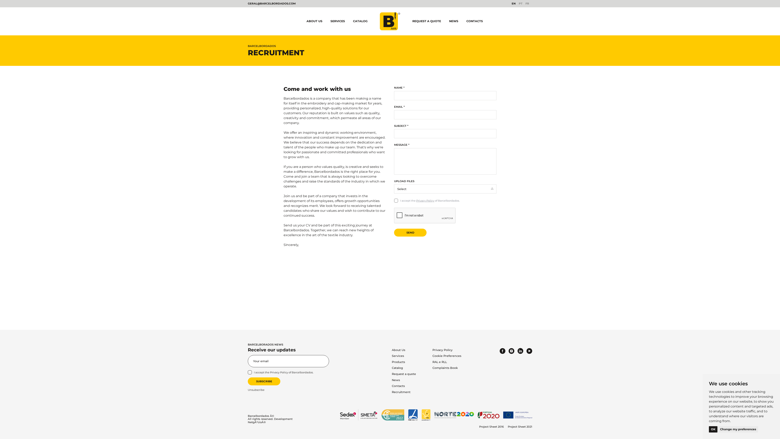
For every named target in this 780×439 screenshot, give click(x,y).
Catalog (360, 21)
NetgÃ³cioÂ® (257, 422)
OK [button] (713, 429)
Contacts (474, 21)
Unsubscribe (256, 389)
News (453, 21)
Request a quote (426, 21)
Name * (399, 87)
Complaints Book (445, 368)
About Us (314, 21)
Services (337, 21)
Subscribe (264, 381)
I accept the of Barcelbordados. (430, 200)
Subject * (401, 125)
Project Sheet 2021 (520, 426)
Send (410, 232)
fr (527, 3)
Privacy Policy (425, 200)
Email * (399, 106)
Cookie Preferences (446, 356)
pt (520, 3)
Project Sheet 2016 (491, 426)
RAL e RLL (439, 362)
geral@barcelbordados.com (272, 3)
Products (398, 362)
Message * (401, 144)
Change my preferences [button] (738, 429)
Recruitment (401, 392)
